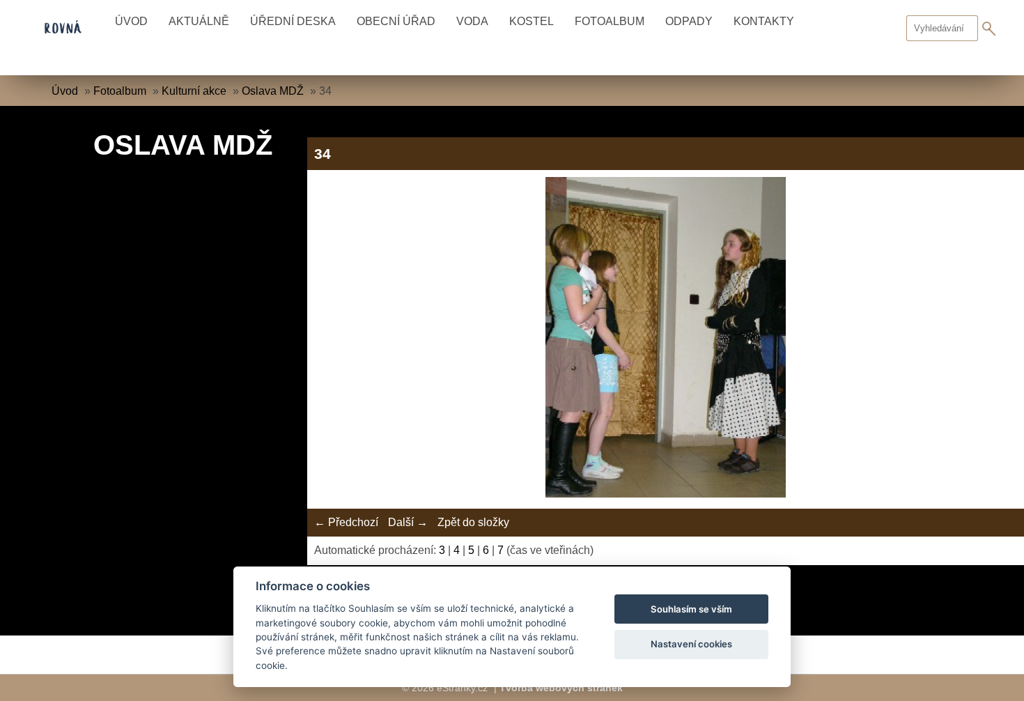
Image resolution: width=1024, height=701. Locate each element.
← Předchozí (346, 522)
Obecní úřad (396, 21)
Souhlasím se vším (691, 609)
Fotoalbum (609, 21)
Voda (472, 21)
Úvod (131, 21)
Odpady (689, 21)
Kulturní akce (194, 91)
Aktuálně (199, 21)
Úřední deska (293, 21)
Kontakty (764, 21)
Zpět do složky (473, 522)
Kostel (531, 21)
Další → (408, 522)
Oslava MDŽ (273, 91)
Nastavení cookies (691, 643)
